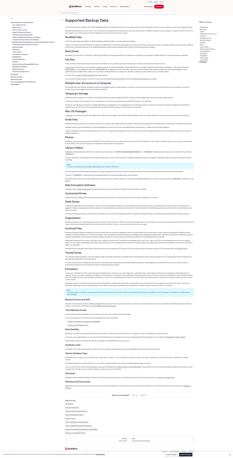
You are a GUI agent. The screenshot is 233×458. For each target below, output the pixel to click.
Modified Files (204, 27)
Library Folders (204, 47)
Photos (202, 44)
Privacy (184, 451)
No (145, 395)
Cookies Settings (171, 454)
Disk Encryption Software (207, 49)
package (69, 115)
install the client (186, 27)
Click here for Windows (140, 79)
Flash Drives (203, 53)
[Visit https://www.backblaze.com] (75, 6)
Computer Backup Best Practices (76, 411)
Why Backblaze (124, 6)
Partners (150, 2)
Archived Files (204, 57)
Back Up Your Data (16, 77)
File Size (202, 31)
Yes (137, 395)
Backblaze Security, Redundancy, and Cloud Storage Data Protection (33, 42)
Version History (182, 248)
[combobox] (116, 12)
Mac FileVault (83, 189)
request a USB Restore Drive (86, 75)
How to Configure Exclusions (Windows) (78, 426)
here (187, 115)
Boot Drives (203, 29)
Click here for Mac (118, 79)
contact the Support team (166, 377)
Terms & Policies (175, 451)
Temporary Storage (205, 38)
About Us (164, 451)
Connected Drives (205, 51)
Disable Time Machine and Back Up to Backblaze (84, 321)
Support (156, 2)
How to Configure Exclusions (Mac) (76, 422)
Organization (203, 55)
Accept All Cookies (185, 454)
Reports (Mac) (122, 367)
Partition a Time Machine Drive (78, 325)
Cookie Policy (100, 454)
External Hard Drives (72, 407)
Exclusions (203, 62)
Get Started (14, 74)
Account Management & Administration (23, 82)
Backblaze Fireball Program (176, 337)
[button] (88, 6)
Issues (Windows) (135, 367)
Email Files (203, 42)
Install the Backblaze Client (74, 415)
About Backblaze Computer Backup (22, 22)
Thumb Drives (204, 60)
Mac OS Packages (205, 40)
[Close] (230, 455)
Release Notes (15, 84)
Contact (191, 451)
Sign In (161, 2)
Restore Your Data (16, 79)
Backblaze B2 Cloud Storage (106, 306)
